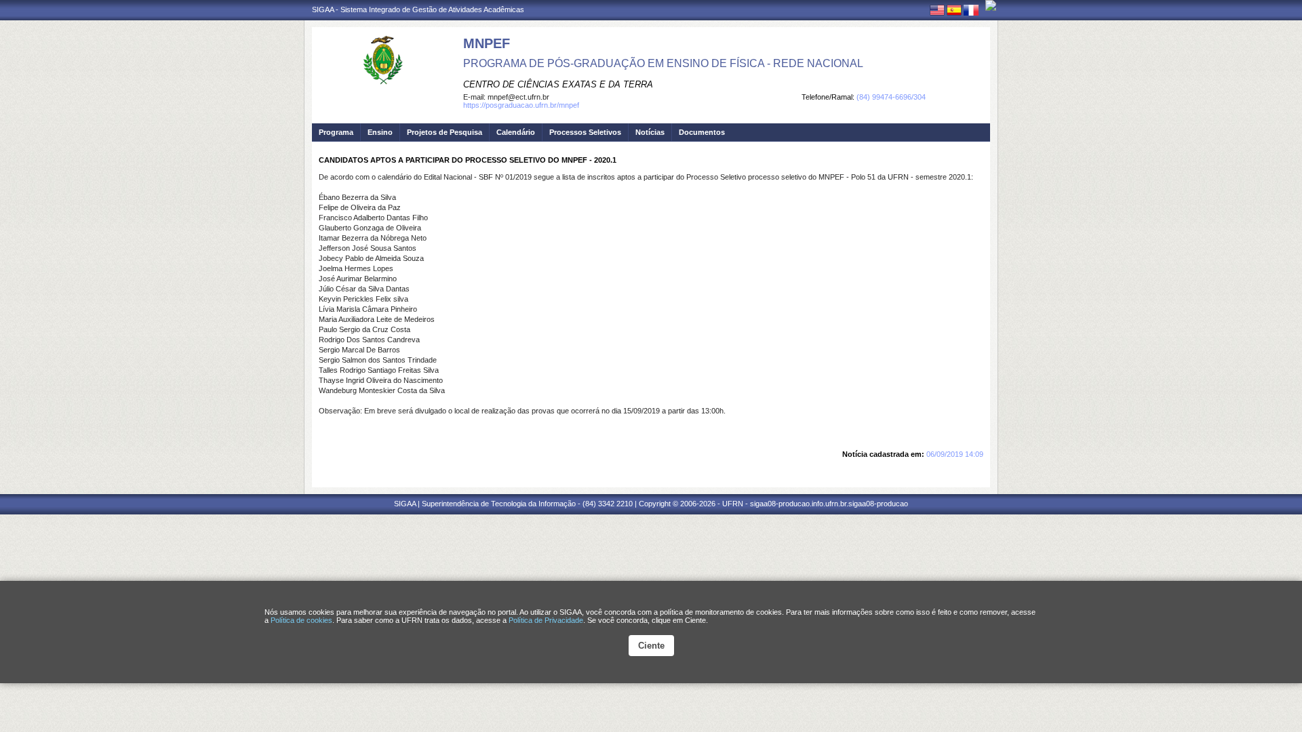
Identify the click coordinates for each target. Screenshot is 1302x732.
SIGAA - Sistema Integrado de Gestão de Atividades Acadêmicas (418, 9)
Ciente (651, 645)
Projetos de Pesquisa (444, 132)
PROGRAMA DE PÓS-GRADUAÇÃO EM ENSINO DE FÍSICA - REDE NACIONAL (663, 63)
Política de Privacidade (546, 620)
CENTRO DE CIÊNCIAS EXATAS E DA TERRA (558, 84)
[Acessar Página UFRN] (990, 5)
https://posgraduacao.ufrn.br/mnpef (521, 105)
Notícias (650, 132)
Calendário (515, 132)
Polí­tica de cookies (301, 620)
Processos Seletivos (585, 132)
